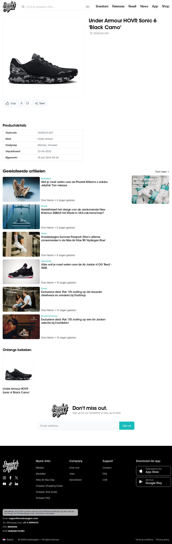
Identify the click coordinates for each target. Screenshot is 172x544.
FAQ (105, 473)
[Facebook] (10, 477)
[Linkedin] (16, 483)
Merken (40, 467)
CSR (105, 479)
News (144, 6)
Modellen (41, 473)
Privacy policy (162, 539)
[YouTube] (4, 483)
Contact (107, 467)
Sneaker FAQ (43, 497)
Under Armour (45, 138)
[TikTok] (10, 483)
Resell (132, 6)
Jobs (72, 473)
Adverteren (75, 479)
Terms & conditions (144, 539)
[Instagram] (4, 477)
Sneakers (102, 6)
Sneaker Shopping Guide (49, 485)
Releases (118, 6)
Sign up (127, 425)
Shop (165, 6)
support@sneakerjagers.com (23, 519)
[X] (16, 477)
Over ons (74, 467)
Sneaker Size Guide (46, 491)
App (155, 6)
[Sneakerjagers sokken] (150, 190)
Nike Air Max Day (45, 479)
